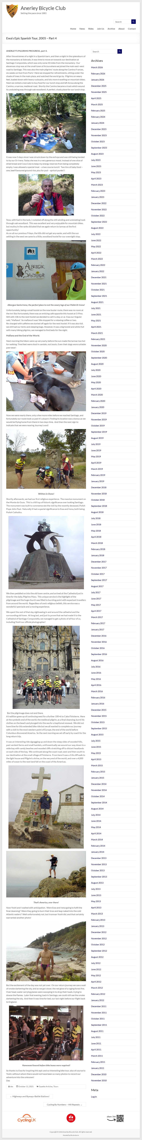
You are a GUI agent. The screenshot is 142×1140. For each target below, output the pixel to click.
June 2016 (96, 672)
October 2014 (98, 796)
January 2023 (97, 197)
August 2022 (97, 228)
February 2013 (98, 919)
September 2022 (99, 221)
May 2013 (96, 901)
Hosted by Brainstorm (71, 1135)
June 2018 (96, 524)
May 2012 (96, 975)
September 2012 (99, 950)
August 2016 (97, 660)
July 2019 (95, 444)
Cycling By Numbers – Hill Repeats (64, 1104)
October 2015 (98, 722)
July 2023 (95, 160)
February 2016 (98, 697)
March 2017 (97, 617)
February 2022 (98, 265)
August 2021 (97, 302)
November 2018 (99, 493)
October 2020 (98, 351)
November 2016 (99, 641)
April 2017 (96, 611)
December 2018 (98, 487)
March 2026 (97, 67)
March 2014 (97, 839)
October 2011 (98, 1018)
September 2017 (99, 580)
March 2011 (97, 1055)
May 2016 (96, 679)
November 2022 (99, 209)
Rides (91, 28)
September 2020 (99, 357)
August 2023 (97, 153)
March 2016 (97, 691)
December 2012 (98, 932)
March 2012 (97, 987)
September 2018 (99, 506)
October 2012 (98, 944)
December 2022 (98, 203)
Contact (132, 28)
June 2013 (96, 895)
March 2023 (97, 184)
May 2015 (96, 753)
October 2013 (98, 870)
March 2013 (97, 913)
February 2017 (98, 623)
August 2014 (97, 808)
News (82, 28)
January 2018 (97, 555)
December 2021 (98, 277)
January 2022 (97, 271)
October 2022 (98, 215)
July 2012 (95, 963)
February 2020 (98, 401)
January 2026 (97, 79)
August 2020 (97, 364)
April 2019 (96, 462)
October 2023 (98, 141)
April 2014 (96, 833)
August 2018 (97, 512)
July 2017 (95, 592)
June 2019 (96, 450)
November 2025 (99, 92)
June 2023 (96, 166)
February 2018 (98, 549)
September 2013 (99, 876)
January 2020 (97, 407)
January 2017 (97, 629)
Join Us (100, 28)
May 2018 (96, 530)
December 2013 (98, 858)
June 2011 (96, 1043)
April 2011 (96, 1049)
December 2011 (98, 1006)
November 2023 (99, 135)
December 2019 (98, 413)
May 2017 (96, 604)
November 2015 (99, 716)
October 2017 (98, 574)
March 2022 (97, 258)
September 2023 (99, 147)
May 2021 (96, 320)
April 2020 (96, 388)
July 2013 (95, 889)
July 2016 (95, 666)
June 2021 (96, 314)
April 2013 (96, 907)
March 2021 (97, 333)
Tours (55, 1086)
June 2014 (96, 821)
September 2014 (99, 802)
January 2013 (97, 926)
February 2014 (98, 845)
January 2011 (97, 1068)
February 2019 (98, 475)
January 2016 (97, 703)
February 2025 (98, 110)
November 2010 (99, 1080)
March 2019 (97, 469)
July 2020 (95, 370)
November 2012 (99, 938)
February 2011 (98, 1062)
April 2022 (96, 252)
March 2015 (97, 765)
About (121, 28)
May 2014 (96, 827)
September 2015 (99, 728)
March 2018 (97, 543)
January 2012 (97, 1000)
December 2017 (98, 561)
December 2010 (98, 1074)
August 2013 (97, 882)
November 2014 (99, 790)
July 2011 (95, 1037)
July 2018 (95, 518)
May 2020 (96, 382)
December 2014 (98, 784)
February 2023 (98, 191)
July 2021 (95, 308)
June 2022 (96, 240)
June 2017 (96, 598)
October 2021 (98, 289)
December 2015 (98, 709)
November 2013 (99, 864)
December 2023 (98, 129)
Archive (111, 28)
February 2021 (98, 339)
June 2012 (96, 969)
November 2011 (99, 1012)
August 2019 (97, 438)
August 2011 (97, 1031)
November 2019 (99, 419)
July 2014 (95, 814)
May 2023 (96, 172)
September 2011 (99, 1024)
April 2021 (96, 326)
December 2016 (98, 635)
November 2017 (99, 567)
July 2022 (95, 234)
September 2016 (99, 654)
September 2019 (99, 431)
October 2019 (98, 425)
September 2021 (99, 296)
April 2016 (96, 685)
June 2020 (96, 376)
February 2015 (98, 771)
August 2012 (97, 957)
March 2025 (97, 104)
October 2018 (98, 499)
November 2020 (99, 345)
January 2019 (97, 481)
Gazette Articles (46, 1086)
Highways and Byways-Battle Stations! (29, 1096)
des (11, 1086)
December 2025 (98, 86)
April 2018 (96, 536)
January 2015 (97, 777)
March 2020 (97, 394)
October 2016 (98, 648)
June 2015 (96, 746)
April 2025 (96, 98)
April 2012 (96, 981)
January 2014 (97, 851)
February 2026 (98, 73)
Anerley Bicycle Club (43, 8)
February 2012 (98, 994)
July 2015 (95, 740)
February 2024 (98, 116)
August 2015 (97, 734)
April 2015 (96, 759)
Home (73, 28)
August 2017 (97, 586)
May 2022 (96, 246)
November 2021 (99, 283)
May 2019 (96, 456)
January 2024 (97, 122)
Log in (94, 1096)
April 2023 (96, 178)
